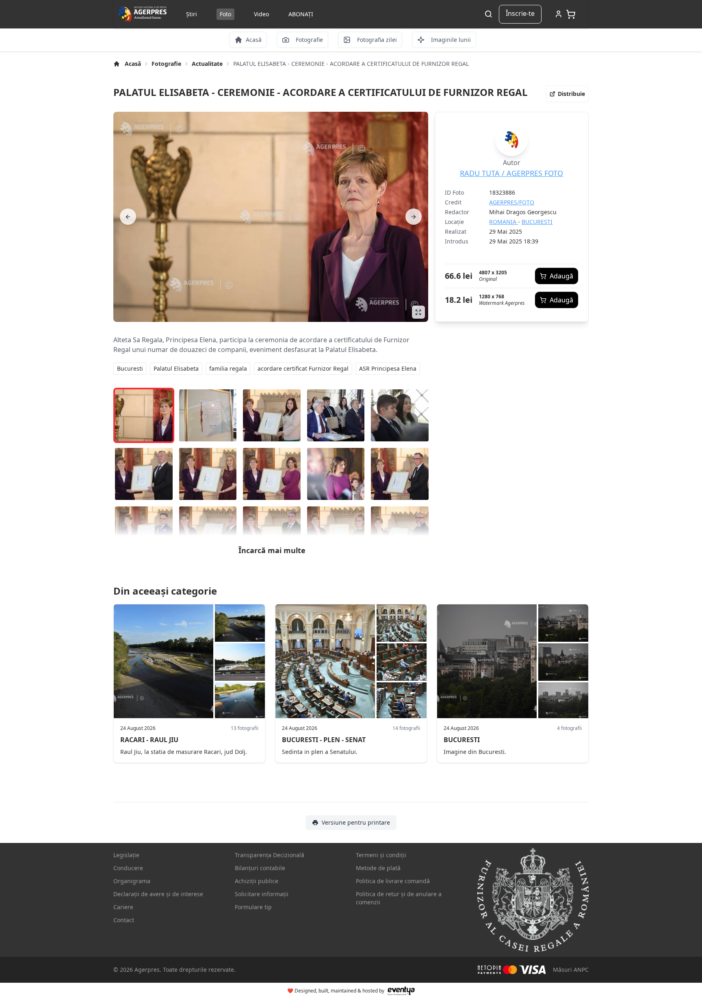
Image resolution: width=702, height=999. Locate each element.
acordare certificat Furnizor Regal (303, 368)
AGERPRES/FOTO (511, 202)
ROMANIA (503, 222)
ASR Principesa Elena (387, 368)
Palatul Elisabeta (176, 368)
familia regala (228, 368)
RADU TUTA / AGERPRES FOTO (511, 173)
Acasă (133, 63)
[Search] (488, 14)
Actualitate (207, 63)
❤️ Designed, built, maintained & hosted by (335, 990)
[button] (567, 94)
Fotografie (166, 63)
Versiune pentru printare (356, 822)
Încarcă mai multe (272, 550)
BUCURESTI (537, 222)
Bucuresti (130, 368)
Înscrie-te (520, 13)
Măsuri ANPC (571, 969)
